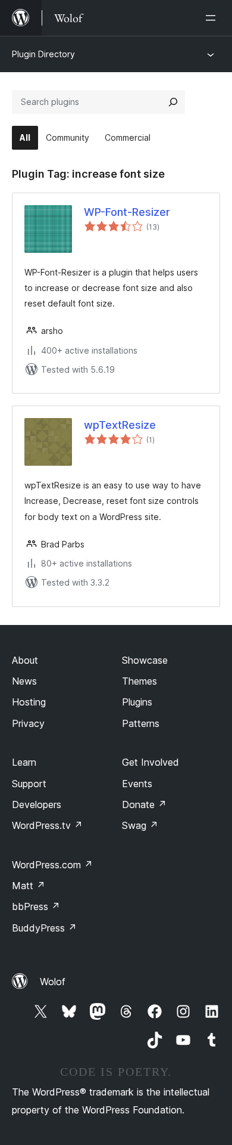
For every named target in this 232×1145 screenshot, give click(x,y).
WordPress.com (52, 865)
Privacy (28, 723)
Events (137, 784)
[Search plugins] (173, 102)
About (25, 660)
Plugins (137, 702)
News (24, 681)
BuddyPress (44, 928)
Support (29, 784)
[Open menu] (213, 18)
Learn (24, 762)
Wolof (52, 982)
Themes (139, 681)
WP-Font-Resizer (127, 212)
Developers (36, 804)
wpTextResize (120, 425)
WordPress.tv (47, 825)
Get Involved (150, 762)
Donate (144, 804)
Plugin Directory (43, 54)
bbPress (36, 906)
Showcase (145, 660)
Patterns (140, 723)
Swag (140, 825)
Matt (28, 886)
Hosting (29, 702)
